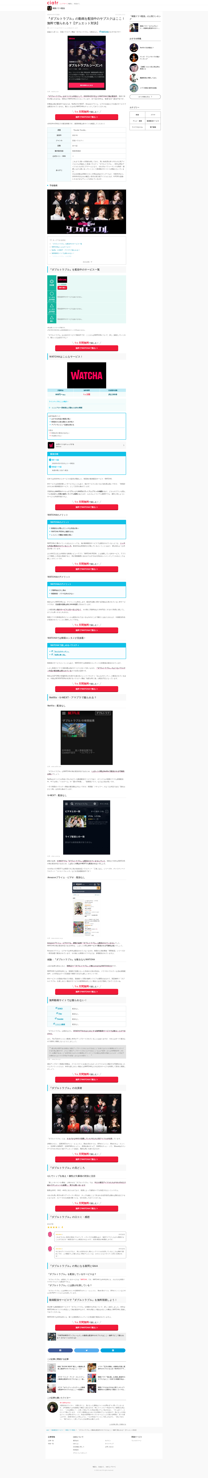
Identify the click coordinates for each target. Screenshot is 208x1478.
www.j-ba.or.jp (56, 1059)
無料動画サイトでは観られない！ (63, 253)
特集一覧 (51, 1444)
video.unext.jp (55, 856)
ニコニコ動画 (60, 1024)
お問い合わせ (109, 1447)
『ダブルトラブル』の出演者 (61, 256)
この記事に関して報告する (117, 1424)
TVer (60, 1014)
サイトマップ (109, 1444)
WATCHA (104, 32)
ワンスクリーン (136, 1441)
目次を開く (86, 262)
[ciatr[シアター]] (52, 3)
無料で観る (62, 288)
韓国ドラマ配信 (59, 8)
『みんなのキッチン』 (61, 651)
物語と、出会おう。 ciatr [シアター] (104, 1467)
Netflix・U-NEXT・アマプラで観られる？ (66, 250)
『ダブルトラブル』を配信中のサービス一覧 (67, 244)
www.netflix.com (56, 766)
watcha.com (55, 91)
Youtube (60, 1019)
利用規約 (76, 1450)
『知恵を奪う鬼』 (59, 654)
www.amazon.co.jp (57, 938)
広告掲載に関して (78, 1447)
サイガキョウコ (65, 1403)
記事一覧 (51, 1441)
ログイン (108, 1441)
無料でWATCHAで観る (86, 116)
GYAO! (60, 1008)
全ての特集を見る (144, 97)
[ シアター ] (63, 3)
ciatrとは (75, 1444)
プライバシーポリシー (80, 1453)
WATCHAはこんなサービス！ (62, 247)
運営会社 (76, 1441)
